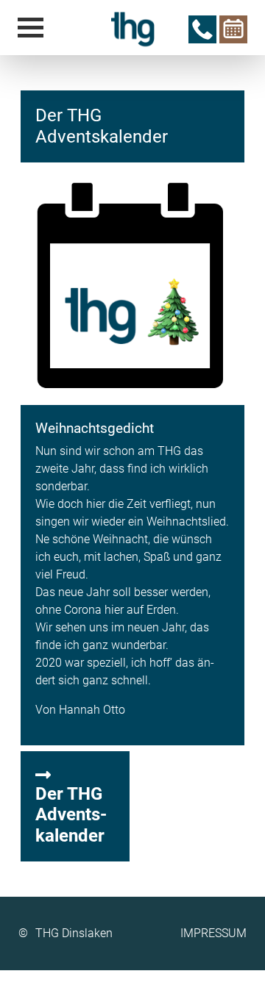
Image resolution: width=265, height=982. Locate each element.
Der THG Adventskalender (71, 815)
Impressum (213, 933)
